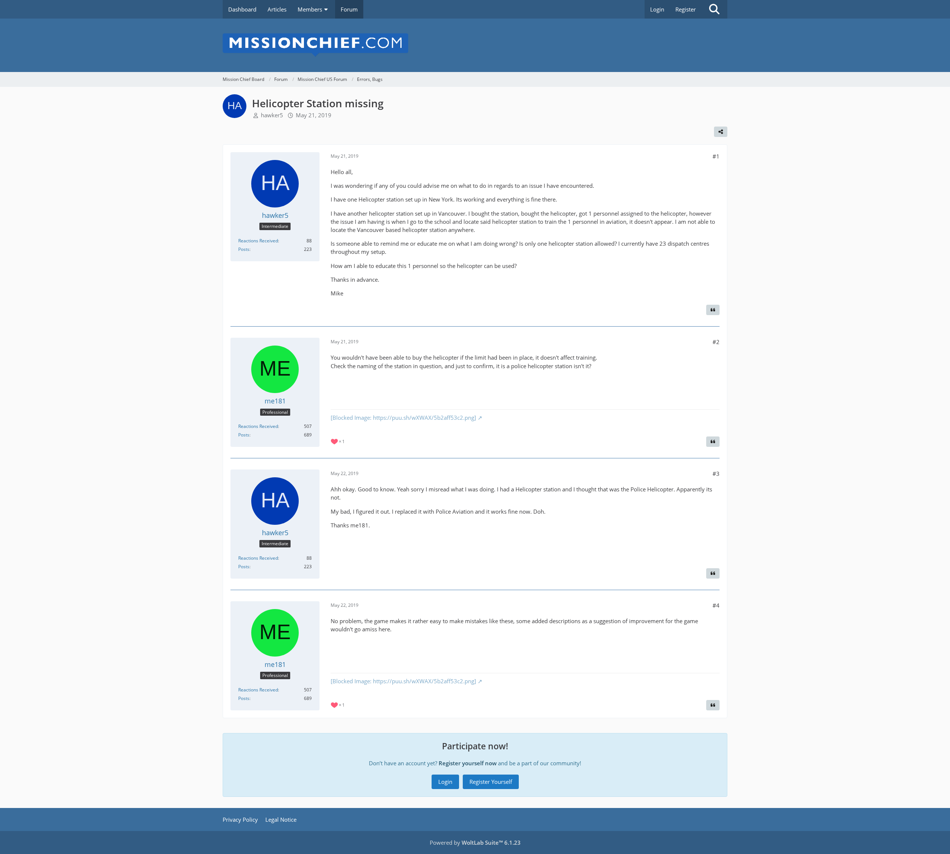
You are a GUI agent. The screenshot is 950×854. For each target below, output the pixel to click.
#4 (716, 605)
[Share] (720, 132)
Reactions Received (258, 241)
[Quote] (713, 310)
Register (685, 9)
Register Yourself (490, 781)
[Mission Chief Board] (475, 45)
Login (657, 9)
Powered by (475, 842)
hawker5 (272, 115)
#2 (716, 342)
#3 (716, 473)
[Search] (714, 9)
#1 (716, 156)
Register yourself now (468, 763)
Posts (243, 249)
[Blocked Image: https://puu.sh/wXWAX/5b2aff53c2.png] (403, 417)
